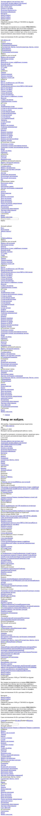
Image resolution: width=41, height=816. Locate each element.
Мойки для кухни (6, 217)
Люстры (3, 173)
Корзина (3, 468)
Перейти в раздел (6, 490)
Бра (2, 179)
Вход (2, 228)
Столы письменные (7, 94)
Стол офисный (5, 212)
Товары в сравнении (33, 727)
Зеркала (3, 191)
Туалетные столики (7, 144)
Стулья (3, 105)
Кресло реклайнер (7, 88)
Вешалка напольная (7, 196)
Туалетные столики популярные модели (14, 145)
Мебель (9, 238)
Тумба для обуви (6, 150)
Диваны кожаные (6, 74)
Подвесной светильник (8, 174)
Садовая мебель (6, 166)
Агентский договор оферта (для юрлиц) (14, 3)
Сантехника (14, 406)
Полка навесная (6, 193)
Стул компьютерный (7, 118)
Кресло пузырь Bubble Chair (29, 511)
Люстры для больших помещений (12, 188)
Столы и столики (6, 91)
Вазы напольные (6, 200)
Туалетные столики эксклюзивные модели (15, 147)
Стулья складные (6, 115)
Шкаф (3, 149)
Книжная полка (6, 159)
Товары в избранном (19, 727)
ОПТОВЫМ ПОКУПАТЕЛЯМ (11, 5)
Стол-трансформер (7, 538)
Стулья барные (5, 116)
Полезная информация (8, 12)
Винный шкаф (5, 64)
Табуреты (4, 120)
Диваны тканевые (6, 76)
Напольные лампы (7, 183)
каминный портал (6, 205)
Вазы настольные (6, 201)
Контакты (4, 13)
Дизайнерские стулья (7, 106)
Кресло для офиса (6, 89)
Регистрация (5, 229)
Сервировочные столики (9, 101)
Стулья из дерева (6, 110)
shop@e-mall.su (5, 15)
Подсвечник (5, 207)
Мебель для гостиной (8, 57)
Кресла (3, 81)
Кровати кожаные (6, 133)
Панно (3, 195)
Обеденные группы (7, 59)
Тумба (3, 69)
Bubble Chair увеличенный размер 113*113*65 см (19, 516)
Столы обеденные (6, 93)
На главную (10, 426)
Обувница (4, 152)
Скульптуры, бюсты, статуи (29, 377)
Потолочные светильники (9, 176)
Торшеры (4, 184)
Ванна (3, 215)
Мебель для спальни (7, 125)
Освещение (13, 357)
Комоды (3, 60)
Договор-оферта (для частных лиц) (12, 1)
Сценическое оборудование (10, 208)
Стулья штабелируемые (8, 113)
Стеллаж (3, 157)
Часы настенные (6, 198)
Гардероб (4, 128)
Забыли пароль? (6, 231)
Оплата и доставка (7, 8)
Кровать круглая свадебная (9, 139)
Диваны (3, 72)
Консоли (3, 98)
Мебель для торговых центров (10, 169)
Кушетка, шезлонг (7, 65)
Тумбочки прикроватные (9, 127)
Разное (9, 381)
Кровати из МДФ (6, 137)
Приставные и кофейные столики (12, 96)
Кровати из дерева (7, 135)
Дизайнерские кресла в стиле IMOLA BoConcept (16, 86)
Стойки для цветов (7, 99)
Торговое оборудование (8, 210)
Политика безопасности (8, 10)
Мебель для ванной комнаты (10, 162)
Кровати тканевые (7, 132)
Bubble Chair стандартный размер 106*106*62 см (17, 516)
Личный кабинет (6, 470)
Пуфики (3, 123)
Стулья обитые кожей (8, 111)
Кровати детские (6, 140)
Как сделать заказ (6, 6)
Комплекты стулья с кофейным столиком (14, 62)
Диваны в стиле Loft (7, 77)
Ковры (9, 379)
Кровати (3, 130)
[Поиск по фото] (2, 223)
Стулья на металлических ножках (12, 108)
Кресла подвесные (7, 84)
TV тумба (4, 67)
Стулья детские (6, 122)
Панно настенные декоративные (11, 203)
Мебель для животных (8, 167)
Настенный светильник (8, 178)
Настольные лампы (7, 186)
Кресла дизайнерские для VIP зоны (12, 82)
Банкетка (4, 156)
